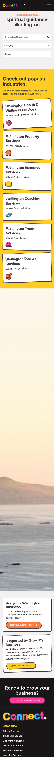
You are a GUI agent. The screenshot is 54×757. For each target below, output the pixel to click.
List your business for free (23, 625)
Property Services (13, 745)
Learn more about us (20, 665)
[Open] (49, 5)
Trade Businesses (12, 735)
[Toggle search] (25, 5)
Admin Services (11, 731)
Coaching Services (13, 740)
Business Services (13, 750)
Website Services (12, 755)
